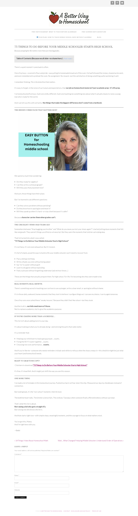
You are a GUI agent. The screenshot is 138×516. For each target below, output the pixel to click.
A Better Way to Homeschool (69, 17)
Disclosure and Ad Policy (80, 511)
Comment (18, 454)
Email (16, 483)
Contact (67, 511)
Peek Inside (67, 58)
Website (17, 490)
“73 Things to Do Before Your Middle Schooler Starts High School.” (60, 365)
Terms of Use (96, 511)
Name (16, 475)
